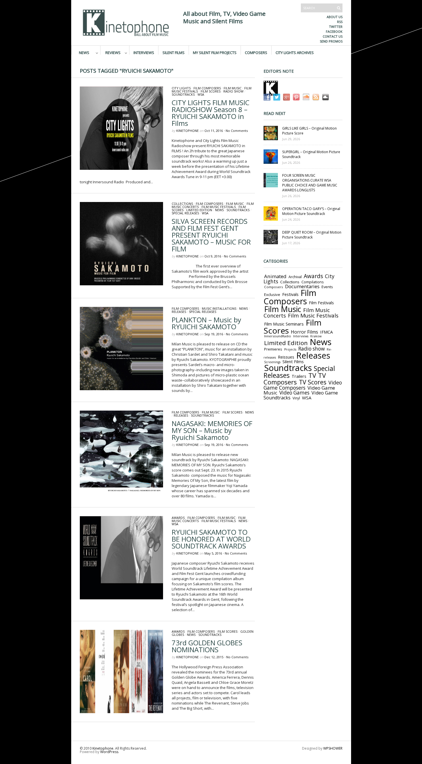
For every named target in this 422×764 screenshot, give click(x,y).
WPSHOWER (332, 748)
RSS (339, 22)
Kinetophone (187, 130)
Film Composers (207, 88)
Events (327, 286)
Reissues (286, 357)
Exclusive (272, 294)
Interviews (143, 52)
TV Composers (295, 378)
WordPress (109, 751)
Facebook (334, 31)
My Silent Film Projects (215, 52)
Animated (275, 276)
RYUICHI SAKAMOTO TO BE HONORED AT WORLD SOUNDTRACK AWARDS (211, 539)
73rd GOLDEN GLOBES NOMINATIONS (207, 646)
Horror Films (304, 332)
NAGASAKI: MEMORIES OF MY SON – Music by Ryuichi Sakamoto (212, 430)
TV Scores (312, 382)
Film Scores (210, 91)
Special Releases (185, 213)
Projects (290, 349)
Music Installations (219, 308)
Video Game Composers (303, 385)
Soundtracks (183, 94)
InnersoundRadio (277, 336)
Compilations (312, 282)
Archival (295, 276)
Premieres (273, 349)
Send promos (331, 41)
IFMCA (326, 332)
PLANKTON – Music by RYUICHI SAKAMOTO (206, 323)
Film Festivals (321, 302)
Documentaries (302, 286)
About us (334, 17)
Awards (178, 517)
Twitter (335, 26)
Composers (256, 52)
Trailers (299, 376)
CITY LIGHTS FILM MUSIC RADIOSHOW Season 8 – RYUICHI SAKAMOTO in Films (210, 113)
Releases (179, 311)
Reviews (113, 52)
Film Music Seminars (284, 324)
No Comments (237, 130)
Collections (182, 203)
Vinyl (296, 398)
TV (312, 375)
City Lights (181, 88)
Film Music (232, 88)
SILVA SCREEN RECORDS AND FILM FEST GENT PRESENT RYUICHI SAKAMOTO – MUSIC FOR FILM (211, 234)
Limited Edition (199, 210)
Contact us (332, 36)
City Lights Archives (295, 52)
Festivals (290, 294)
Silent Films (173, 52)
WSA (201, 94)
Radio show (233, 91)
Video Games (294, 392)
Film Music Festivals (219, 207)
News (84, 52)
